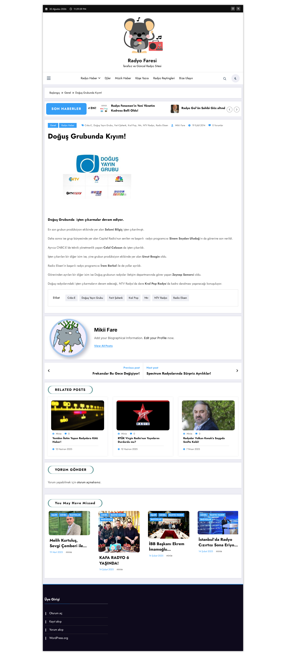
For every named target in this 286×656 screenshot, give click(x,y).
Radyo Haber (89, 78)
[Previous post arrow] (49, 371)
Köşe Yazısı (142, 78)
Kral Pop (132, 125)
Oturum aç (55, 613)
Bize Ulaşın (186, 78)
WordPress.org (58, 638)
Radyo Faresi (142, 60)
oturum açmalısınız (88, 482)
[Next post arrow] (237, 371)
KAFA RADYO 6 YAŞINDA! (65, 560)
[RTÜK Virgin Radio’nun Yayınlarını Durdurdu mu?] (143, 415)
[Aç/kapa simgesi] (48, 78)
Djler (108, 78)
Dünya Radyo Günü (217, 544)
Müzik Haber (123, 78)
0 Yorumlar (217, 125)
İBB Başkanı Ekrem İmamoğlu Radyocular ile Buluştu (117, 546)
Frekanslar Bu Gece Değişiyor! (116, 373)
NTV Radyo (148, 125)
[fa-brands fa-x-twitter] (238, 9)
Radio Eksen (162, 125)
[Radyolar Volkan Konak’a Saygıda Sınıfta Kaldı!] (208, 415)
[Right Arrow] (236, 109)
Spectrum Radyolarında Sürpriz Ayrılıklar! (178, 373)
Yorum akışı (56, 629)
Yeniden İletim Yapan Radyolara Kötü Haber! (75, 440)
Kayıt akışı (55, 621)
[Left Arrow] (229, 109)
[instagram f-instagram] (233, 9)
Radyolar (57, 519)
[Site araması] (225, 79)
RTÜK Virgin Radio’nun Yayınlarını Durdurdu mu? (138, 440)
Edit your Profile (155, 338)
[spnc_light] (235, 78)
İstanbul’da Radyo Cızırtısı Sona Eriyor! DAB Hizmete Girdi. (168, 542)
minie (58, 433)
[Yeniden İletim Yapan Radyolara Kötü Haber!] (77, 415)
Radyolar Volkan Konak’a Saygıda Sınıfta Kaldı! (204, 440)
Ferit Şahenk (120, 125)
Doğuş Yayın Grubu (103, 125)
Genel (53, 125)
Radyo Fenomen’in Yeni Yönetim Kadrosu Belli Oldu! (93, 108)
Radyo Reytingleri (164, 78)
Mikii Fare (180, 125)
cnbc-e (88, 125)
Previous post (131, 367)
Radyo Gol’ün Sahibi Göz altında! (164, 108)
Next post (152, 367)
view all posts (103, 345)
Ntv (139, 125)
